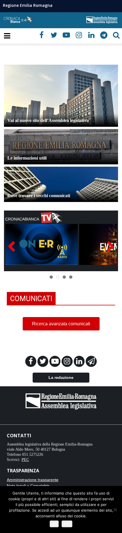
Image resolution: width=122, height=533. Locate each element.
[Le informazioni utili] (61, 157)
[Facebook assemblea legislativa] (31, 362)
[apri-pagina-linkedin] (91, 35)
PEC (25, 460)
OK (54, 524)
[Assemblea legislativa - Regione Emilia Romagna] (61, 401)
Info (67, 524)
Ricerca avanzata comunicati (61, 323)
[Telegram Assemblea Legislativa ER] (91, 362)
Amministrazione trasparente (32, 479)
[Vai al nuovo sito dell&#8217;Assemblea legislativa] (61, 96)
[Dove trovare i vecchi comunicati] (61, 195)
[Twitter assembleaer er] (43, 362)
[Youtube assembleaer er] (55, 362)
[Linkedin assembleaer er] (80, 362)
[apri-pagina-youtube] (66, 35)
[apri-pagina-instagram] (79, 35)
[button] (116, 35)
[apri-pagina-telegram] (104, 35)
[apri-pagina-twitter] (54, 35)
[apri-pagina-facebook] (41, 35)
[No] (115, 509)
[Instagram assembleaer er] (68, 362)
